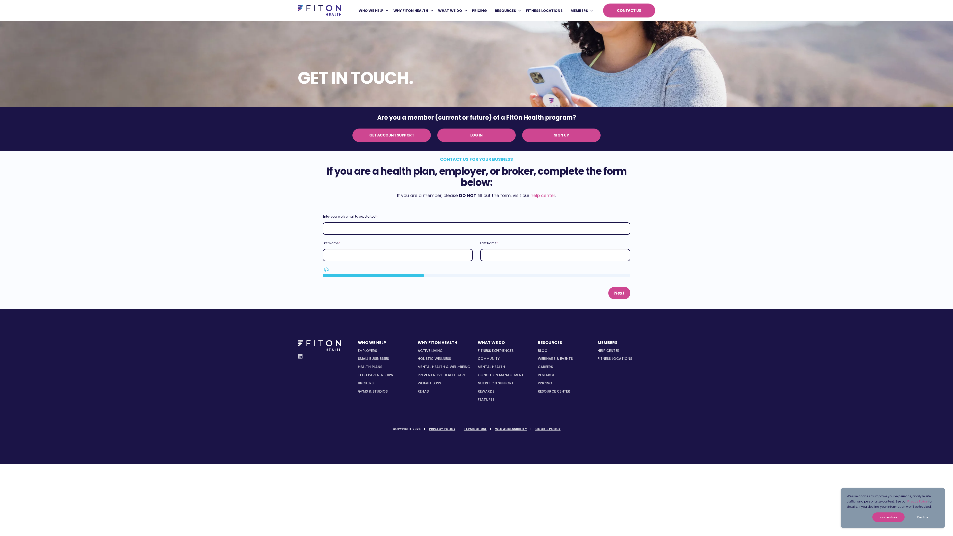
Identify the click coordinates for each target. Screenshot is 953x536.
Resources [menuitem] (505, 10)
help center (543, 196)
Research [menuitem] (546, 374)
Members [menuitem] (579, 10)
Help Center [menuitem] (608, 350)
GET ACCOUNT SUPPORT (391, 135)
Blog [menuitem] (542, 350)
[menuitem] (386, 10)
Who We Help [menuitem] (371, 10)
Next (619, 293)
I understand (888, 517)
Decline (922, 517)
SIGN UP (561, 135)
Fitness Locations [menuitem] (615, 358)
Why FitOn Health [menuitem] (410, 10)
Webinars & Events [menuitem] (555, 358)
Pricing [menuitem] (545, 383)
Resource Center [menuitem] (554, 391)
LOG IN (476, 135)
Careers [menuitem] (545, 366)
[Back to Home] (319, 10)
